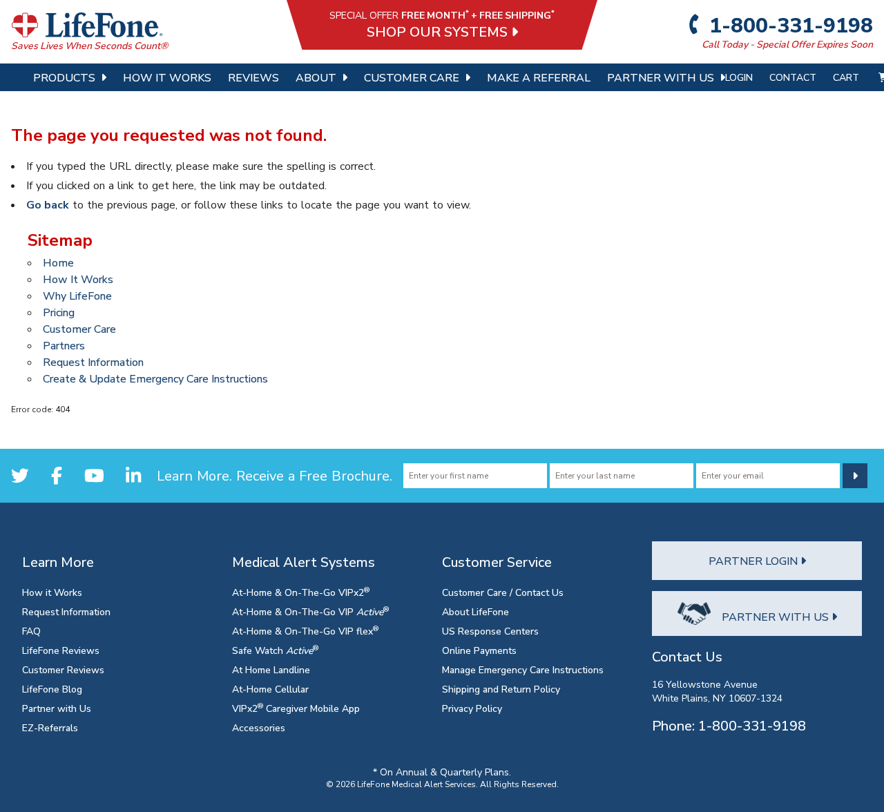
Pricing (59, 312)
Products (64, 77)
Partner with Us (56, 708)
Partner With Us (660, 77)
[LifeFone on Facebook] (56, 475)
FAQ (31, 631)
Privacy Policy (472, 708)
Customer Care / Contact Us (503, 592)
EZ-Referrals (50, 727)
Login (739, 77)
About (316, 77)
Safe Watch (275, 650)
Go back (47, 204)
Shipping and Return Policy (501, 689)
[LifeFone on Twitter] (20, 475)
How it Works (52, 592)
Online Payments (479, 650)
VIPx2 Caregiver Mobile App (296, 708)
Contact (792, 77)
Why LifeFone (77, 295)
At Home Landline (271, 669)
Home (58, 262)
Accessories (258, 727)
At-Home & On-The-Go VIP (310, 611)
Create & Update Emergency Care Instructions (155, 378)
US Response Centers (490, 631)
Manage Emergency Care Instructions (523, 669)
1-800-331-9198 (789, 24)
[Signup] (855, 475)
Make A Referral (538, 77)
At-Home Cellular (270, 689)
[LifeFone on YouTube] (94, 475)
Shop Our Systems (439, 31)
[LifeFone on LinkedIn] (133, 475)
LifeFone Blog (52, 689)
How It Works (167, 77)
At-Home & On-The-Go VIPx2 (300, 592)
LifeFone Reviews (60, 650)
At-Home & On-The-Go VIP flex (305, 631)
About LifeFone (475, 611)
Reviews (253, 77)
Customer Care (411, 77)
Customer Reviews (63, 669)
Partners (64, 345)
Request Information (93, 362)
